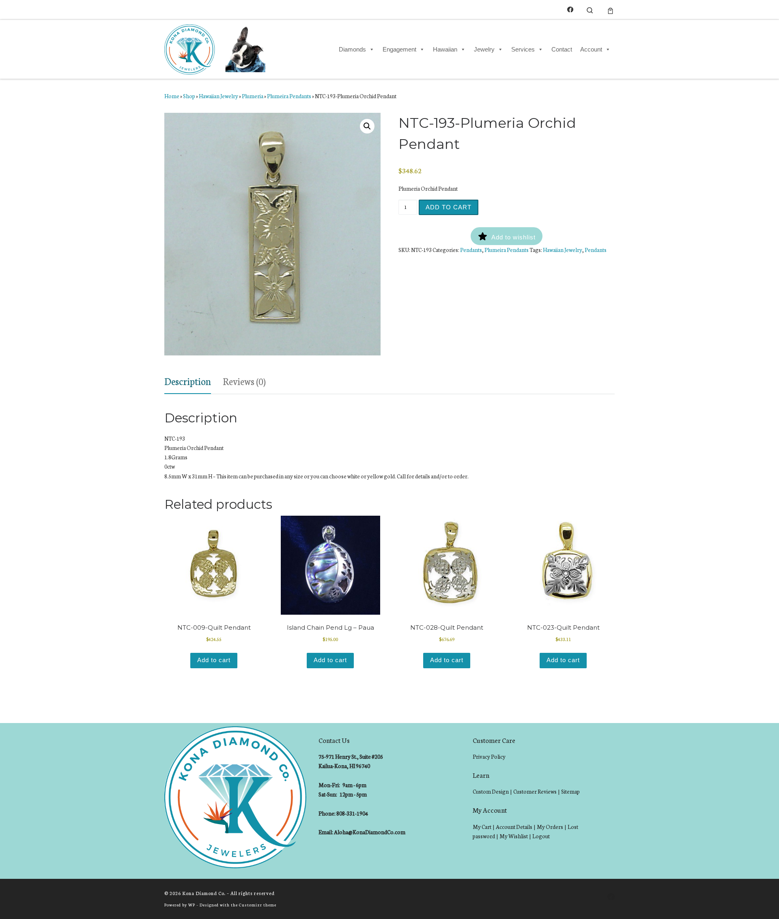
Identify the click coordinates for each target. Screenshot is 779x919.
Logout (541, 836)
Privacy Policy (489, 756)
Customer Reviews (535, 791)
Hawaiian (445, 49)
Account (591, 49)
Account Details (514, 827)
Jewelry (484, 49)
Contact (561, 49)
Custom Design (491, 791)
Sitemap (570, 791)
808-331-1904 (352, 813)
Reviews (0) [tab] (244, 380)
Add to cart (448, 207)
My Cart (482, 827)
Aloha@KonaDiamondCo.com (369, 832)
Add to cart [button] (213, 659)
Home (171, 96)
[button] (367, 126)
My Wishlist (513, 836)
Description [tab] (187, 380)
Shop (189, 96)
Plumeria (252, 96)
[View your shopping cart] (610, 9)
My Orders (550, 827)
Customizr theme (257, 905)
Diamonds (352, 49)
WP (191, 905)
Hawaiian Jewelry (218, 96)
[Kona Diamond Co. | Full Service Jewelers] (216, 48)
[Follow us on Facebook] (570, 9)
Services (523, 49)
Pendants (471, 250)
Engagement (399, 49)
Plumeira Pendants (289, 96)
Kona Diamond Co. (204, 893)
